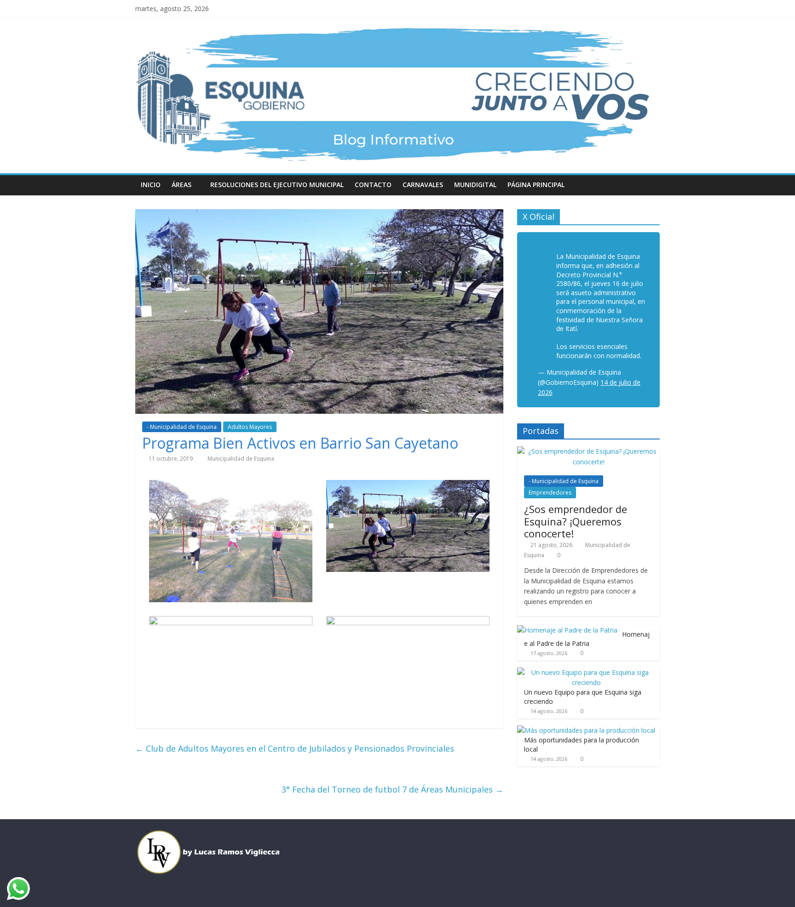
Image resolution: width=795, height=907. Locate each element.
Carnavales (423, 184)
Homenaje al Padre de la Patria (587, 639)
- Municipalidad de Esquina (182, 427)
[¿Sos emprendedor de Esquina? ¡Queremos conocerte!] (588, 451)
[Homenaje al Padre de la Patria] (567, 630)
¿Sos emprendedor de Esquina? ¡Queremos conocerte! (575, 521)
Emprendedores (550, 492)
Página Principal (536, 184)
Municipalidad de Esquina (240, 458)
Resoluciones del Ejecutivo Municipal (277, 184)
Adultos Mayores (250, 427)
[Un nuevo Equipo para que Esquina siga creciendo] (586, 672)
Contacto (373, 184)
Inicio (151, 184)
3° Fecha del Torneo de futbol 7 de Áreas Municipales (392, 789)
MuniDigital (475, 184)
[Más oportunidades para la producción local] (586, 730)
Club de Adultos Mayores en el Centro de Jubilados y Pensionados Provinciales (294, 748)
